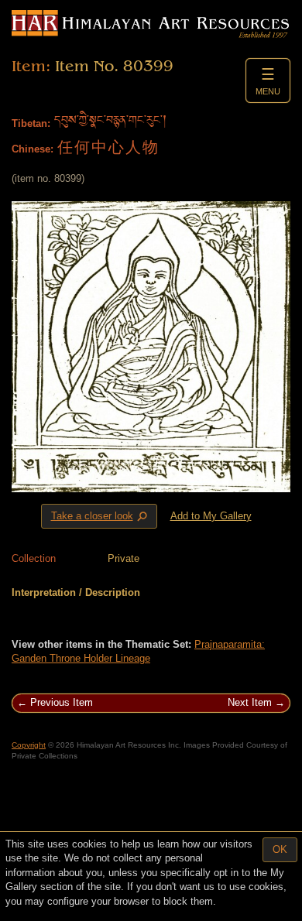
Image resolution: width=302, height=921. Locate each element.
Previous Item (61, 702)
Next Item (250, 702)
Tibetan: (31, 123)
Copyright (29, 745)
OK (280, 849)
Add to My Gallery (211, 516)
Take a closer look (100, 516)
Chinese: (32, 149)
